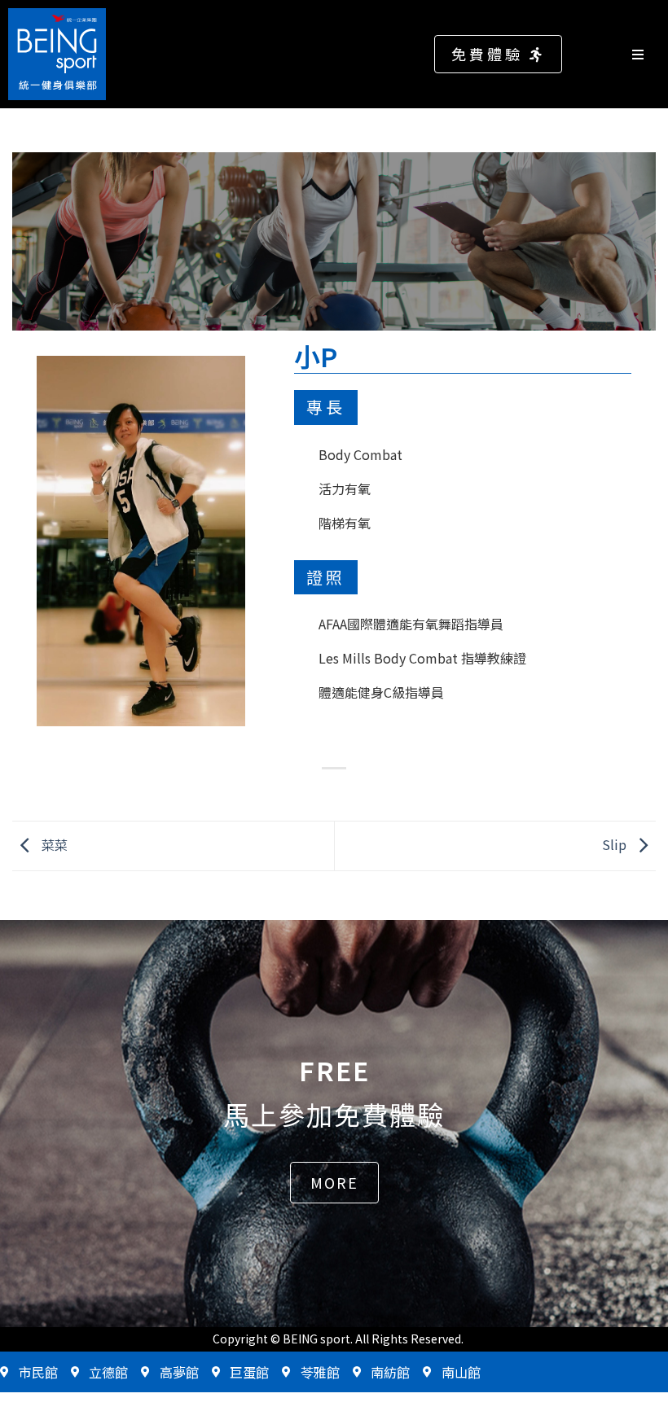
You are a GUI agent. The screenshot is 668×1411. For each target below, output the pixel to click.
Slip (616, 843)
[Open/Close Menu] (645, 54)
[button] (498, 54)
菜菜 (53, 843)
